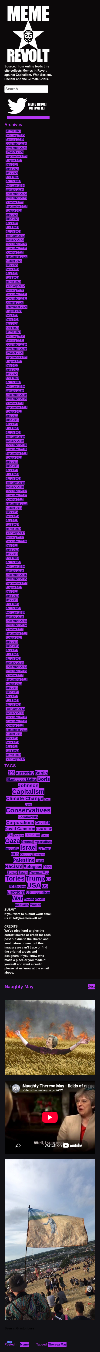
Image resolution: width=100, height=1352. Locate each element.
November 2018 (16, 449)
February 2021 (15, 336)
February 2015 (15, 612)
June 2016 (12, 549)
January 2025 (15, 139)
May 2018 (12, 470)
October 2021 (14, 302)
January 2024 (15, 189)
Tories (15, 878)
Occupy (26, 854)
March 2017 (13, 529)
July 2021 (12, 315)
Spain (23, 873)
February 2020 (15, 386)
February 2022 (15, 286)
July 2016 (12, 545)
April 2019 (12, 428)
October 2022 (14, 252)
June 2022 (12, 269)
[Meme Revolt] (28, 34)
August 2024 (14, 160)
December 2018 (16, 445)
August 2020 (14, 361)
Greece (27, 842)
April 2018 (12, 474)
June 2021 (12, 319)
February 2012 (15, 759)
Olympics (39, 854)
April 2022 (12, 277)
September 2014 (16, 633)
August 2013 (14, 683)
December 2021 (16, 294)
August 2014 (14, 637)
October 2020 (14, 353)
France (45, 835)
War (17, 898)
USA (34, 885)
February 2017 (15, 533)
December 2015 (16, 575)
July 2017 (12, 512)
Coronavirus (28, 817)
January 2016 (15, 570)
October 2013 (14, 675)
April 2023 (12, 227)
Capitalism (28, 791)
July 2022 (12, 265)
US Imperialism (38, 892)
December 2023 (16, 194)
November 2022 (16, 248)
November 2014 (16, 625)
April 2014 (12, 654)
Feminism (32, 835)
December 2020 (16, 344)
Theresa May (39, 873)
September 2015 (16, 583)
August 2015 (14, 587)
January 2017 (15, 537)
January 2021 (15, 340)
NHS (15, 854)
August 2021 (14, 311)
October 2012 (14, 725)
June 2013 (12, 692)
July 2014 (12, 642)
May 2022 (12, 273)
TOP (9, 1342)
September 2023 (16, 206)
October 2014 (14, 629)
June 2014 (12, 646)
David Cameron (20, 828)
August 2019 (14, 411)
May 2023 (12, 223)
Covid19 (42, 823)
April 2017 (12, 524)
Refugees (32, 866)
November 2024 (16, 148)
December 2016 (16, 541)
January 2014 (15, 662)
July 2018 (12, 462)
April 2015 (12, 604)
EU (10, 835)
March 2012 (13, 755)
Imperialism (42, 842)
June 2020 (12, 369)
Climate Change (24, 798)
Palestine (24, 860)
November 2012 (16, 721)
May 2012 (12, 746)
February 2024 (15, 185)
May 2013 (12, 696)
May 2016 (12, 554)
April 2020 (12, 378)
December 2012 (16, 717)
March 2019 (13, 432)
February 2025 (15, 135)
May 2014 (12, 650)
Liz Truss (44, 848)
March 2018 (13, 478)
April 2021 (12, 328)
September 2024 (16, 156)
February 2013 (15, 709)
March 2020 (13, 382)
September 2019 (16, 407)
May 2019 (12, 424)
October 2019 (14, 403)
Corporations (20, 822)
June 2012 (12, 742)
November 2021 (16, 298)
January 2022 (15, 290)
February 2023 (15, 235)
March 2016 (13, 562)
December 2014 (16, 621)
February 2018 (15, 482)
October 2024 (14, 152)
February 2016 (15, 566)
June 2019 (12, 420)
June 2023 (12, 219)
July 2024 (12, 164)
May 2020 (12, 374)
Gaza (12, 840)
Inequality (12, 848)
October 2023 (14, 202)
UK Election (17, 886)
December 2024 (16, 143)
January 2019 (15, 441)
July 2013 (12, 688)
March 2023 (13, 231)
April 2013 (12, 700)
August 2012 (14, 734)
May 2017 (12, 520)
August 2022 (14, 261)
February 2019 (15, 436)
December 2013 (16, 667)
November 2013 (16, 671)
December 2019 (16, 395)
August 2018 (14, 457)
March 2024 (13, 181)
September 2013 (16, 679)
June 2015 (12, 596)
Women (35, 905)
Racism (14, 866)
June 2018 (12, 466)
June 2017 (12, 516)
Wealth (29, 899)
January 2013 (15, 713)
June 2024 (12, 168)
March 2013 (13, 704)
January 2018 (15, 487)
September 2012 (16, 729)
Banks (41, 772)
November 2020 (16, 349)
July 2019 (12, 415)
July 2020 (12, 365)
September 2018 (16, 453)
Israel (28, 847)
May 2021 (12, 323)
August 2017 (14, 508)
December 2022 (16, 244)
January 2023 (15, 240)
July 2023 (12, 215)
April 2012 (12, 750)
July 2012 (12, 738)
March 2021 (13, 332)
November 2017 (16, 495)
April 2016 (12, 558)
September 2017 (16, 503)
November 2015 (16, 579)
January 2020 (15, 390)
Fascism (18, 835)
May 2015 (12, 600)
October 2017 (14, 499)
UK (48, 879)
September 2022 (16, 256)
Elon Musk (44, 829)
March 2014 (13, 658)
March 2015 (13, 608)
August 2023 (14, 210)
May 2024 (12, 173)
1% (11, 772)
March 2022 (13, 282)
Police (40, 860)
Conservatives (28, 810)
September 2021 (16, 307)
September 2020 (16, 357)
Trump (35, 878)
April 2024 (12, 177)
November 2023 (16, 198)
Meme (24, 1344)
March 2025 (13, 131)
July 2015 (12, 591)
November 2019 (16, 399)
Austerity (25, 773)
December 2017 (16, 491)
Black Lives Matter (22, 779)
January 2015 (15, 616)
